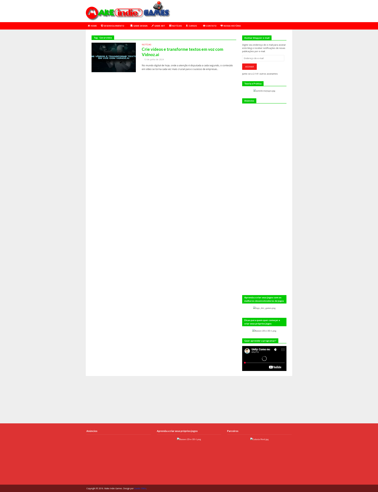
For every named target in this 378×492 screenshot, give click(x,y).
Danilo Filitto (140, 488)
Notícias (146, 45)
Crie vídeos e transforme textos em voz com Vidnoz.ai (182, 52)
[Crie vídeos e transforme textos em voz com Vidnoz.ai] (114, 57)
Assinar (249, 66)
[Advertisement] (238, 10)
